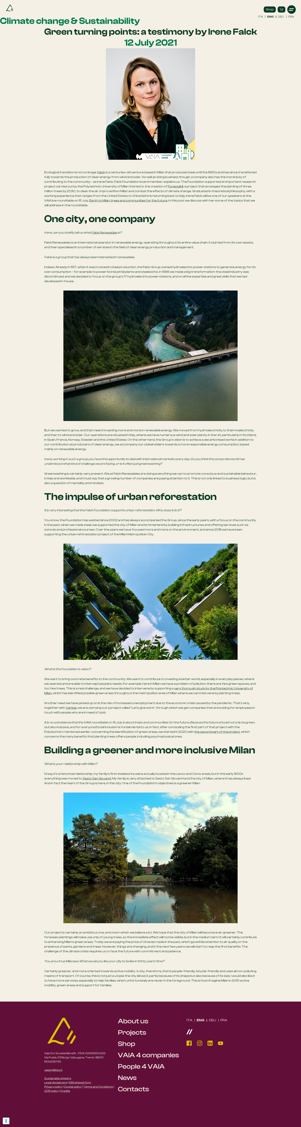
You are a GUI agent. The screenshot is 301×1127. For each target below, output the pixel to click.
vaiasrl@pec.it (53, 1070)
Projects (132, 1032)
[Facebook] (189, 1043)
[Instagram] (199, 1043)
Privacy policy (53, 1086)
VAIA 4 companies (148, 1055)
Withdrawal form (80, 1082)
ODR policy (51, 1091)
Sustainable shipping (57, 1078)
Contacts (133, 1089)
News (127, 1078)
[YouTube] (220, 1043)
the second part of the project (217, 732)
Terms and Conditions (98, 1086)
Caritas (71, 708)
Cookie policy (73, 1086)
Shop (270, 9)
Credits (65, 1091)
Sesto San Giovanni (97, 778)
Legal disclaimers (55, 1082)
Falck (101, 172)
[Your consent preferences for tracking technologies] (6, 1121)
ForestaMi (175, 186)
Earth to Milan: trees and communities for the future (128, 200)
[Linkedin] (210, 1043)
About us (133, 1021)
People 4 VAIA (141, 1066)
